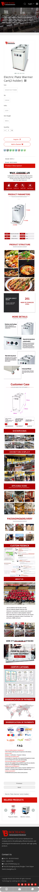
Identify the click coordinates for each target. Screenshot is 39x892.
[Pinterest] (35, 884)
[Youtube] (29, 884)
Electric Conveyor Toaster (25, 817)
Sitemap (23, 881)
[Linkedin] (22, 884)
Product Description (13, 166)
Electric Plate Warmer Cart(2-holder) (17, 794)
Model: (7, 159)
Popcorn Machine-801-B (13, 817)
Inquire (15, 139)
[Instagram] (32, 884)
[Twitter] (25, 884)
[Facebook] (19, 884)
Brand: (7, 162)
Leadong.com (15, 881)
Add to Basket (16, 144)
